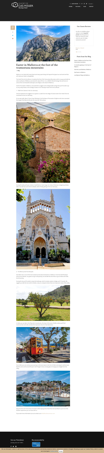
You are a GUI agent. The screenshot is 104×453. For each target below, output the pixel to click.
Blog (19, 70)
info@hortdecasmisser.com (48, 413)
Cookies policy (54, 451)
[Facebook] (12, 32)
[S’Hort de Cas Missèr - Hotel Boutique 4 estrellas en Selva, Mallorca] (23, 6)
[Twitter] (12, 35)
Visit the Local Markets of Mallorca (82, 69)
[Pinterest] (12, 38)
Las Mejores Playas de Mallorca (82, 75)
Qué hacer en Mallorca (79, 72)
